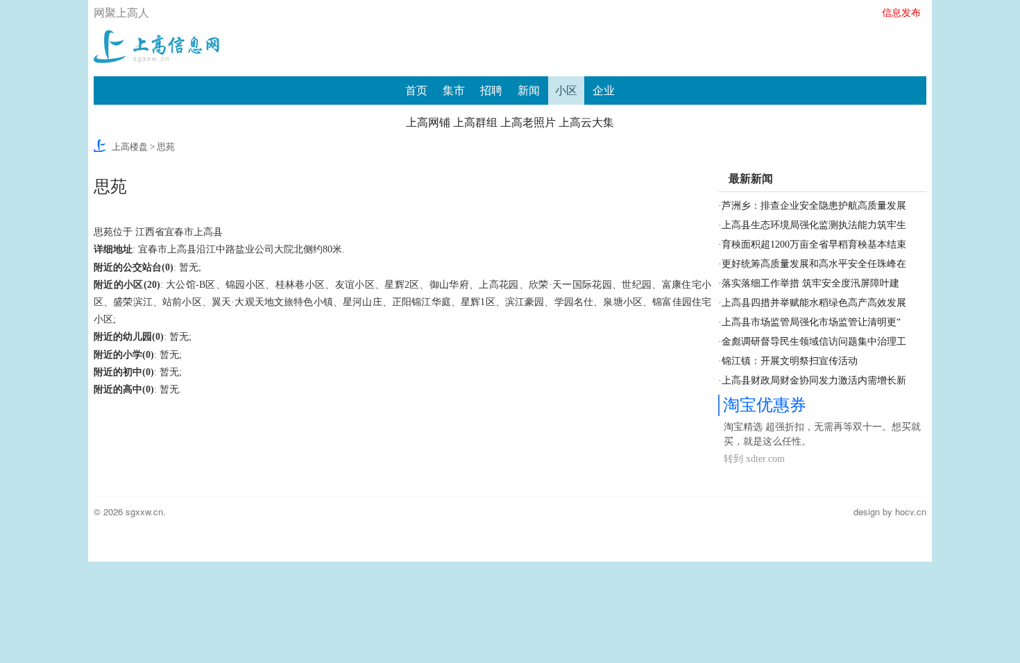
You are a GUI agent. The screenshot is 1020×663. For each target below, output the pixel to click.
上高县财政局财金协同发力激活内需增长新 (814, 380)
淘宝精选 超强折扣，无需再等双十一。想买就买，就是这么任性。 (822, 434)
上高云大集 (586, 122)
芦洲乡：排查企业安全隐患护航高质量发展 (814, 205)
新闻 (529, 90)
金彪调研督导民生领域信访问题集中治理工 (814, 341)
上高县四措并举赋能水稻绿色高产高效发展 (814, 303)
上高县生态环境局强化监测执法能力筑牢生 (814, 225)
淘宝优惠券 (764, 405)
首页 (416, 90)
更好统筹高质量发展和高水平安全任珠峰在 (814, 264)
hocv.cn (910, 511)
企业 (604, 90)
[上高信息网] (156, 44)
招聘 (491, 90)
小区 (566, 90)
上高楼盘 (130, 146)
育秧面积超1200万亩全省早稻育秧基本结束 (814, 244)
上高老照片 (528, 122)
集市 (454, 90)
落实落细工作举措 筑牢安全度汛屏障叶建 (810, 283)
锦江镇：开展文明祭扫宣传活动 (790, 361)
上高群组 (475, 122)
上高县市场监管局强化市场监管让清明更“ (811, 322)
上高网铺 (428, 122)
